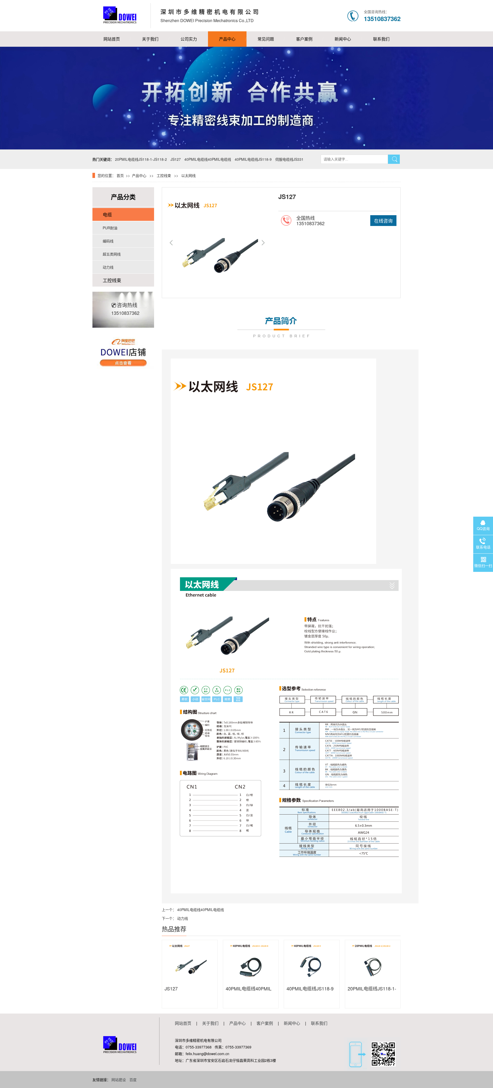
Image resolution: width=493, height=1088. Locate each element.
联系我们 (381, 39)
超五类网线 (112, 254)
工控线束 (164, 175)
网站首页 (111, 39)
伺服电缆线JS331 (289, 159)
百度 (133, 1079)
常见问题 (266, 39)
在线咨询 (383, 220)
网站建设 (118, 1079)
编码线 (108, 240)
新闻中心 (343, 39)
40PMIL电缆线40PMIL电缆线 (207, 159)
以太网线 (188, 175)
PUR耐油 (110, 227)
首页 (120, 175)
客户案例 (304, 39)
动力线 (108, 267)
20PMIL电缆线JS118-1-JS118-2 (141, 159)
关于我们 (150, 39)
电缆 (107, 214)
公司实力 (189, 39)
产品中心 (227, 39)
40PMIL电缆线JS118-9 (253, 159)
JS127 (175, 159)
